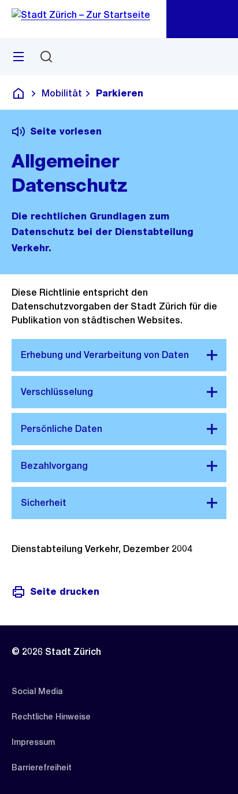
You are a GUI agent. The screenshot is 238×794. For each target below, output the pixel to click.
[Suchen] (46, 56)
